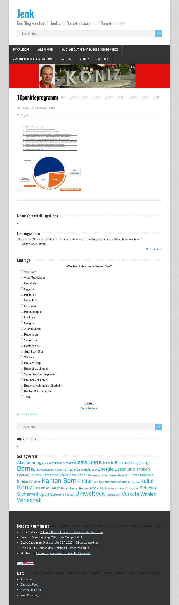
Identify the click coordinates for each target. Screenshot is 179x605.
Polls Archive (29, 414)
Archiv (84, 59)
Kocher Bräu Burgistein (38, 391)
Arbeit (45, 463)
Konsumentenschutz (113, 481)
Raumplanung (69, 488)
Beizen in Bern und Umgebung (123, 463)
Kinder (84, 481)
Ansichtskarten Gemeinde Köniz (33, 59)
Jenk (25, 13)
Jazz (37, 481)
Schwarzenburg (116, 488)
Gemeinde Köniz (55, 475)
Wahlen (148, 494)
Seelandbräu (32, 346)
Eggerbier (30, 289)
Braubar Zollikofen (35, 380)
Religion (84, 488)
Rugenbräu (31, 334)
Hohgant (29, 323)
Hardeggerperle (33, 311)
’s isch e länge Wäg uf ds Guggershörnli (57, 537)
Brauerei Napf (32, 363)
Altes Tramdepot (34, 277)
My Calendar (21, 49)
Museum (53, 488)
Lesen (39, 488)
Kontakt (102, 59)
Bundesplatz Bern (46, 469)
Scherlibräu (31, 340)
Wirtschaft (29, 500)
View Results (89, 408)
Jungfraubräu (32, 328)
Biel (33, 469)
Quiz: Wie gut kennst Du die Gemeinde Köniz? (90, 49)
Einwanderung (86, 469)
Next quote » (154, 249)
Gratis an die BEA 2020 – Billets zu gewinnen (71, 542)
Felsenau (30, 306)
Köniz (25, 487)
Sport (44, 494)
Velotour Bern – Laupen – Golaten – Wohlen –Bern (71, 532)
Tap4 (27, 397)
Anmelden (27, 579)
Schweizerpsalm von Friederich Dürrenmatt (63, 553)
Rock (94, 488)
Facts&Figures (29, 475)
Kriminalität (133, 482)
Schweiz (148, 487)
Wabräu (29, 357)
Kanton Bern (58, 480)
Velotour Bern (114, 495)
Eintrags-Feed (29, 584)
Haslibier (29, 317)
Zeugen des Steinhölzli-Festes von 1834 (63, 547)
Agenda (67, 59)
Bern (23, 468)
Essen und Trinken (132, 469)
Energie (106, 468)
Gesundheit (78, 475)
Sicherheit (27, 494)
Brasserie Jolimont (36, 368)
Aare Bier (30, 272)
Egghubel (30, 294)
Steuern (57, 494)
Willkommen (45, 49)
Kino (95, 481)
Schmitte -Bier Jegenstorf (40, 374)
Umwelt (85, 493)
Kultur (147, 481)
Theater (69, 494)
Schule (103, 488)
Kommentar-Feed (31, 589)
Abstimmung (29, 462)
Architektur (55, 463)
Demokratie (66, 469)
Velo (101, 494)
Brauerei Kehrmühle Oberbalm (43, 385)
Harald (25, 107)
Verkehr (130, 494)
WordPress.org (30, 595)
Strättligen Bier (33, 351)
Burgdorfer (30, 283)
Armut (67, 463)
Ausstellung (85, 462)
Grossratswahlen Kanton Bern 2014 (109, 475)
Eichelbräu (31, 300)
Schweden (132, 488)
